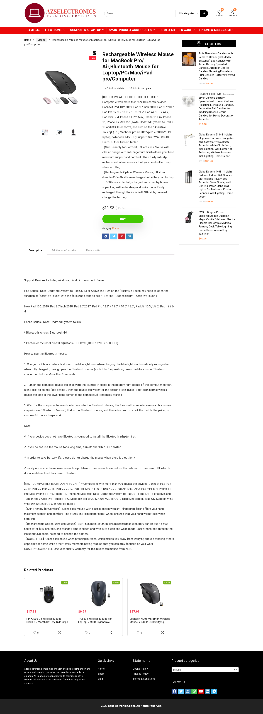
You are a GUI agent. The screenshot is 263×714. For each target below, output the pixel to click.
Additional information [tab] (64, 250)
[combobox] (205, 669)
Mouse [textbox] (204, 669)
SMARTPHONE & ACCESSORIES (130, 30)
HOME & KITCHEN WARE (175, 30)
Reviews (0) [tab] (93, 250)
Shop (101, 673)
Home (27, 39)
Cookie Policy (140, 668)
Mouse (41, 39)
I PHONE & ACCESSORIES (216, 30)
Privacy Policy (140, 673)
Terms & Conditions (144, 678)
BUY (123, 219)
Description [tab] (35, 250)
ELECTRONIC (53, 30)
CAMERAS (33, 30)
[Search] (204, 13)
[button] (94, 53)
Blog (100, 678)
